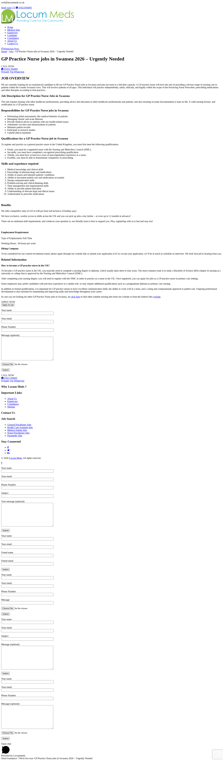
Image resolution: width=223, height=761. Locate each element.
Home (10, 27)
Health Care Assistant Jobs (20, 427)
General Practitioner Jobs (19, 424)
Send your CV (8, 7)
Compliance (13, 38)
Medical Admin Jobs (17, 430)
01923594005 (25, 7)
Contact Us (12, 43)
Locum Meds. (15, 458)
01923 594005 (10, 69)
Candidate (12, 35)
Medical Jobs (13, 30)
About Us (12, 41)
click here (75, 296)
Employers (12, 32)
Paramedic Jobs (14, 435)
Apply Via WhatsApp (13, 71)
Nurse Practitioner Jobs (18, 433)
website (156, 296)
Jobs (11, 51)
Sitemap (11, 407)
